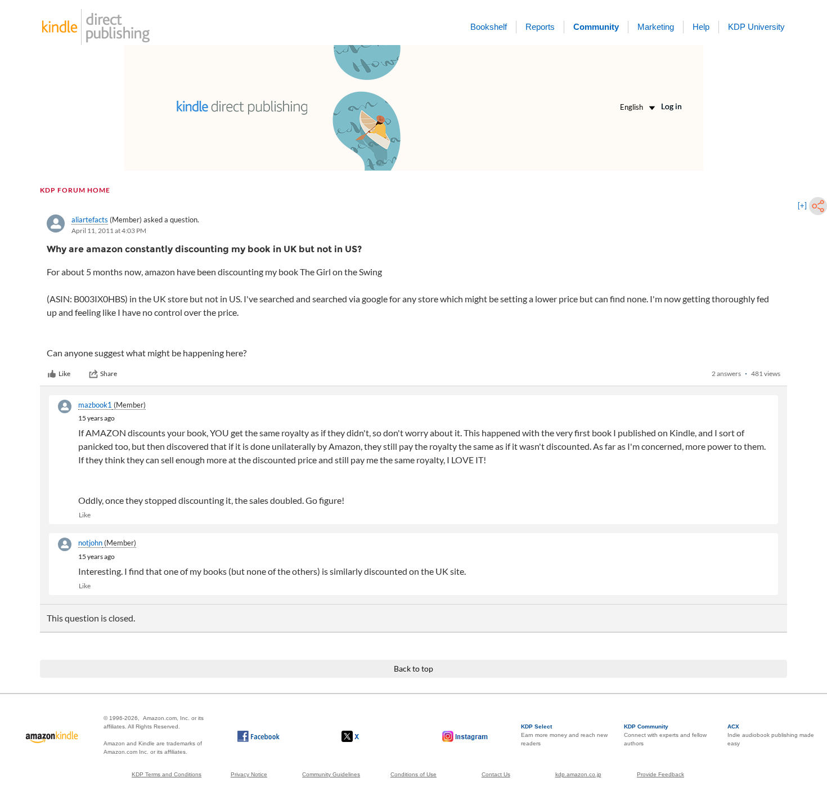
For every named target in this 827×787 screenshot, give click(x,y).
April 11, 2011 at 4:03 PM (108, 230)
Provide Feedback (660, 774)
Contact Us (496, 774)
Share (108, 373)
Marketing (655, 27)
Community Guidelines (331, 774)
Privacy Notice (249, 774)
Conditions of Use (413, 774)
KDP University (756, 27)
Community (596, 27)
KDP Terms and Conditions (166, 774)
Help (701, 27)
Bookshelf (488, 27)
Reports (540, 27)
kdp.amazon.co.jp (578, 774)
